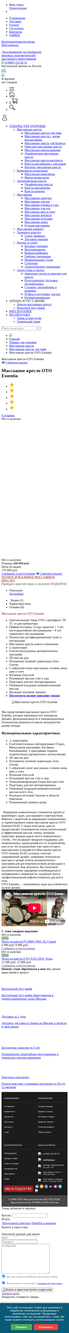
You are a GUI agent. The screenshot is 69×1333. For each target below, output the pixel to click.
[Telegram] (60, 1186)
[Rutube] (51, 1186)
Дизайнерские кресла (39, 184)
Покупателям (45, 1098)
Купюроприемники (37, 297)
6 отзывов (8, 415)
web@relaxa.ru (49, 1160)
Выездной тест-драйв (31, 307)
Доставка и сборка (46, 1117)
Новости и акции (11, 1163)
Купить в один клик (40, 1289)
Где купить (16, 28)
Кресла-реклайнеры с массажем (45, 163)
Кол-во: (7, 1215)
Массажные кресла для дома (43, 133)
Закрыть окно (10, 1293)
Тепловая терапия (36, 239)
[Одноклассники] (42, 1186)
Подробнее (16, 593)
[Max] (37, 1191)
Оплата (14, 24)
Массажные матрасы (38, 215)
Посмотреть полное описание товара (34, 695)
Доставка (15, 21)
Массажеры (24, 194)
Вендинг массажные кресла (43, 167)
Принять (21, 1327)
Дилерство (8, 1117)
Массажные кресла (29, 129)
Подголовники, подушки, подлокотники (41, 282)
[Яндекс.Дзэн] (46, 1186)
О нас (6, 1132)
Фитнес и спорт (27, 242)
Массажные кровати (30, 229)
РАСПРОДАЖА (19, 314)
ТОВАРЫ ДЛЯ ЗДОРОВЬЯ (27, 126)
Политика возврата (46, 1127)
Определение (18, 8)
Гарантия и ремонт (46, 1122)
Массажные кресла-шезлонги (44, 160)
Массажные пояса (36, 222)
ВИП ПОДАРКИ (20, 311)
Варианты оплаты (45, 1111)
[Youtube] (55, 1186)
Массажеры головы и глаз (41, 205)
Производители (10, 1169)
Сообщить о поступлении (18, 573)
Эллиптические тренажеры (42, 266)
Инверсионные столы (39, 259)
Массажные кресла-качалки (43, 150)
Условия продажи (45, 1106)
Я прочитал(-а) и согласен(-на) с (34, 1283)
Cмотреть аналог (50, 573)
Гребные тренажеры (38, 256)
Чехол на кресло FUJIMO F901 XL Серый (29, 941)
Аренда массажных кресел (34, 304)
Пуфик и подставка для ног (43, 294)
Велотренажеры (35, 249)
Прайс (6, 1179)
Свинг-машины (35, 235)
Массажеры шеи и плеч (40, 211)
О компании (17, 18)
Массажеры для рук (37, 208)
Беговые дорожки (36, 246)
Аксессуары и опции (30, 270)
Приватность (9, 1111)
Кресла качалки (35, 191)
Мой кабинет (10, 45)
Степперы (31, 263)
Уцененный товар (28, 321)
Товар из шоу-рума (29, 318)
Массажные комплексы (40, 174)
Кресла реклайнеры (37, 187)
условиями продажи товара (49, 1283)
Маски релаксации (37, 177)
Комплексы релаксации (32, 170)
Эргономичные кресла (31, 181)
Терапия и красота (29, 232)
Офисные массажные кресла (43, 146)
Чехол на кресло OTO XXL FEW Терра (27, 958)
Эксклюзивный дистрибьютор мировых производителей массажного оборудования (21, 55)
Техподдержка (10, 1153)
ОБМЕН (14, 35)
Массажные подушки (39, 218)
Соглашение (9, 1106)
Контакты (15, 31)
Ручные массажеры (37, 225)
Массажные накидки (38, 198)
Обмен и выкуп (44, 1132)
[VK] (37, 1186)
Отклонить (46, 1327)
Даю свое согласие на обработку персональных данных (32, 1276)
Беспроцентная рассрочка (18, 41)
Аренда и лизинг (11, 1158)
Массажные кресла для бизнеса (45, 143)
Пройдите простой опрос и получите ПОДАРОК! (34, 584)
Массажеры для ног (37, 201)
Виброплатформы (36, 253)
